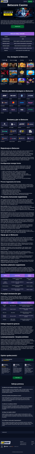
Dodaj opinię (29, 359)
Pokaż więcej (17, 377)
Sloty (30, 60)
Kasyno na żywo (12, 60)
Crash (21, 60)
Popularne (4, 60)
